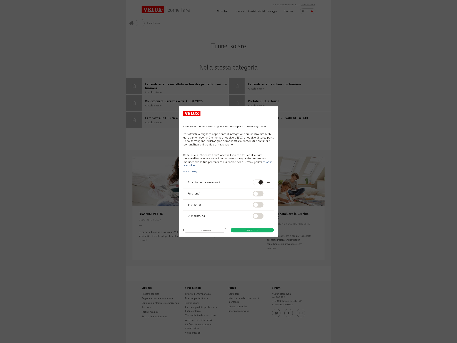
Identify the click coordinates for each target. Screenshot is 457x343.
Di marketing (196, 215)
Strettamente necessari (204, 182)
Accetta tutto (252, 230)
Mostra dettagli (189, 171)
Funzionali (194, 193)
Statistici (194, 204)
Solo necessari (205, 230)
